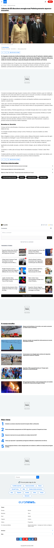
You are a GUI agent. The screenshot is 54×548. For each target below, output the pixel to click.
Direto (50, 1)
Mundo (29, 510)
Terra (29, 513)
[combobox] (27, 477)
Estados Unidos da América (35, 489)
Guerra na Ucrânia (30, 485)
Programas (30, 522)
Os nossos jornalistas (6, 525)
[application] (27, 28)
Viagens (3, 519)
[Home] (1, 5)
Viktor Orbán (43, 177)
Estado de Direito (32, 177)
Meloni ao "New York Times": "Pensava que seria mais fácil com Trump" (17, 172)
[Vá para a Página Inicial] (5, 1)
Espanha (19, 492)
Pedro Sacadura (5, 47)
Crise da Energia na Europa (9, 177)
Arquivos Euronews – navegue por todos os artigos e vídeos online (40, 525)
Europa (5, 5)
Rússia (40, 485)
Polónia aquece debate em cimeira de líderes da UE (12, 169)
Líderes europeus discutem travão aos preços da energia (14, 166)
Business (3, 513)
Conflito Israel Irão (17, 485)
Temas (2, 507)
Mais (2, 534)
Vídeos (2, 522)
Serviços (3, 530)
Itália (24, 489)
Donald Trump (15, 489)
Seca (12, 492)
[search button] (37, 477)
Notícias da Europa (11, 5)
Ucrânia (27, 492)
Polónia (22, 177)
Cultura (29, 519)
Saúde (29, 516)
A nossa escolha (8, 324)
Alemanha (27, 495)
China (34, 492)
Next (2, 516)
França (41, 492)
